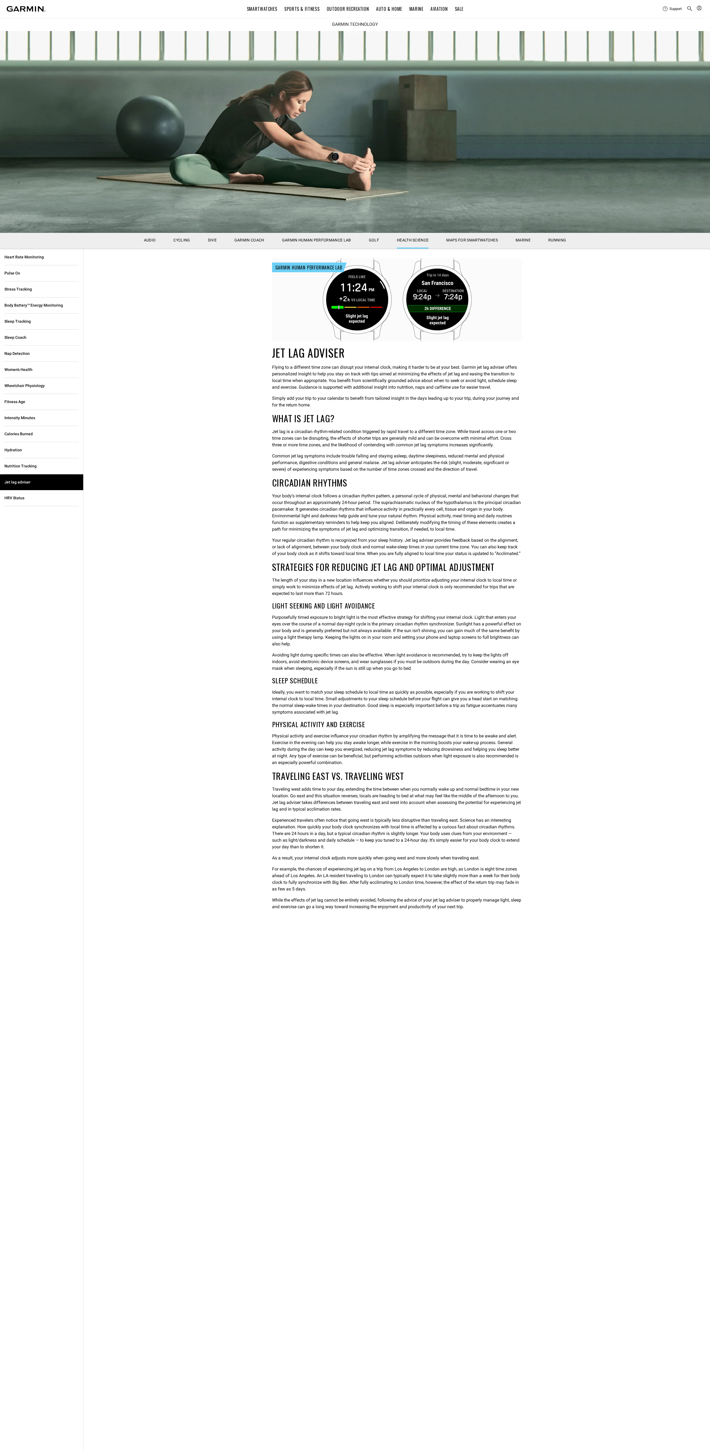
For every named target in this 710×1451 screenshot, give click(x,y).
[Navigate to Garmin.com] (26, 9)
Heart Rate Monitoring (24, 257)
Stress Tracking (18, 289)
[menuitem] (672, 9)
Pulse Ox (12, 273)
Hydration (13, 450)
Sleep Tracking (17, 321)
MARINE (416, 9)
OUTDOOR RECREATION (348, 9)
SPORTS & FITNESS (302, 9)
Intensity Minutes (19, 418)
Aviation (439, 9)
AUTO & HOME (389, 9)
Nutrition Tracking (20, 466)
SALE (459, 9)
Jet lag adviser (17, 482)
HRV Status (14, 498)
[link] (355, 132)
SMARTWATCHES (262, 9)
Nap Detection (17, 353)
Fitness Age (14, 401)
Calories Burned (18, 434)
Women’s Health (18, 369)
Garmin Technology (355, 24)
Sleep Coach (15, 337)
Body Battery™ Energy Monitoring (33, 305)
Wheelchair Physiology (24, 385)
